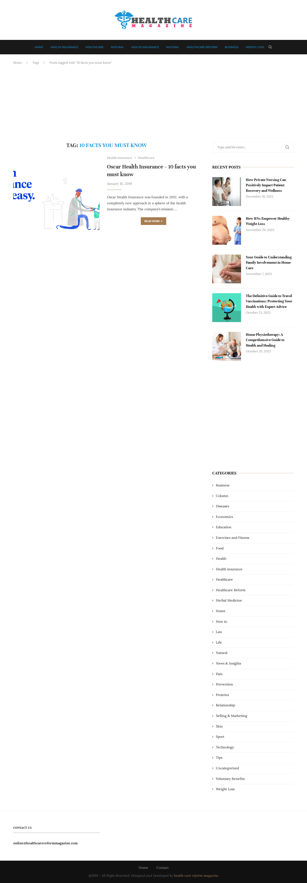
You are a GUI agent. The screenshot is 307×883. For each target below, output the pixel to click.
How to (221, 621)
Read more (152, 221)
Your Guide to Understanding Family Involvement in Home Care (269, 262)
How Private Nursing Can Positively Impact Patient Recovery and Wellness (266, 185)
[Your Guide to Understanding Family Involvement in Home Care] (226, 269)
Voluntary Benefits (230, 779)
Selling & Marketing (231, 716)
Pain (219, 674)
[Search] (270, 47)
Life (219, 642)
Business (231, 47)
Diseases (222, 506)
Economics (224, 517)
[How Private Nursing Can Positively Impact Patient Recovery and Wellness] (226, 191)
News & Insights (228, 663)
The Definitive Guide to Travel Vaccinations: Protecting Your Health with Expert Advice (269, 301)
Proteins (222, 695)
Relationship (225, 705)
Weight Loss (255, 47)
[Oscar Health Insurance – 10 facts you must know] (56, 199)
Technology (225, 747)
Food (220, 548)
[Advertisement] (153, 103)
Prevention (224, 684)
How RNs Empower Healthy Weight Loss (268, 221)
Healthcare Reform (202, 47)
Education (223, 527)
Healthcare (94, 47)
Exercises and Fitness (232, 537)
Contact (162, 867)
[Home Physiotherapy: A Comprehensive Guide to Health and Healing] (226, 346)
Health (221, 558)
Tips (219, 757)
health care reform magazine (196, 875)
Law (219, 632)
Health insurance (64, 47)
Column (222, 496)
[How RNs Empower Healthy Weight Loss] (226, 230)
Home (39, 47)
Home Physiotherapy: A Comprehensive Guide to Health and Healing (265, 340)
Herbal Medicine (229, 600)
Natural (117, 47)
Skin (219, 726)
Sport (220, 736)
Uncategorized (227, 768)
